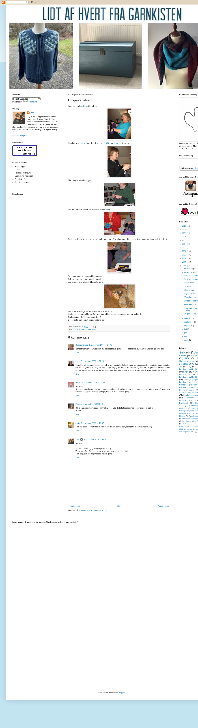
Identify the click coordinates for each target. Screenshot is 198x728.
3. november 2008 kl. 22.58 (93, 383)
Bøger (185, 372)
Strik (78, 329)
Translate (33, 102)
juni (186, 333)
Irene (85, 106)
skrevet (83, 143)
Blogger (121, 693)
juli (185, 329)
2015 (184, 240)
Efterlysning (189, 290)
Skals (181, 406)
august (187, 326)
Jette (77, 423)
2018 (184, 229)
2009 (184, 262)
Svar (77, 353)
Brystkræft (183, 403)
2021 (184, 226)
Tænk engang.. (190, 304)
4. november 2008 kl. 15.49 (94, 404)
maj (186, 336)
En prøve (188, 286)
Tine (77, 440)
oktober (187, 318)
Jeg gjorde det (190, 294)
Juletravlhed (189, 283)
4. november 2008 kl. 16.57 (92, 423)
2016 (184, 237)
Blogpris (182, 416)
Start (119, 506)
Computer (190, 398)
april (186, 340)
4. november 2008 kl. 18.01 (95, 440)
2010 (184, 258)
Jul (180, 366)
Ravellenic (193, 416)
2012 (184, 251)
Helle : (78, 383)
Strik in (83, 329)
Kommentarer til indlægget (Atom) (93, 510)
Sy (190, 366)
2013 (184, 248)
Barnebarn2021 (185, 426)
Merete (78, 404)
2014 (184, 244)
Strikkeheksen (81, 345)
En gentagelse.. (190, 314)
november (188, 272)
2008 (184, 266)
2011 (184, 255)
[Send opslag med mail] (94, 327)
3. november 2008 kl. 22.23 (92, 361)
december (188, 269)
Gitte (108, 143)
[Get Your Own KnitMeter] (24, 155)
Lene (116, 143)
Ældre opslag (163, 506)
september (189, 322)
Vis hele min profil (19, 136)
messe (189, 429)
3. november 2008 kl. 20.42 (100, 345)
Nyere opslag (74, 506)
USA (187, 358)
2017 (184, 233)
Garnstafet (183, 408)
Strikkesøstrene (93, 329)
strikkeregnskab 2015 (187, 432)
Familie (182, 355)
